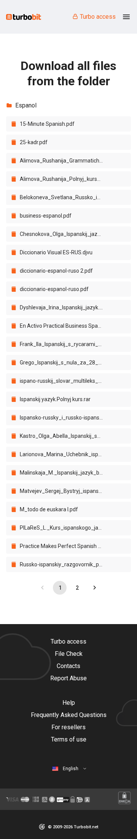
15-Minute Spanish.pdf (47, 124)
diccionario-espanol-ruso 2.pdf (56, 271)
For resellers (68, 727)
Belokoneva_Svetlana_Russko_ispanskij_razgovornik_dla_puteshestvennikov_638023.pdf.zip (65, 197)
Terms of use (68, 739)
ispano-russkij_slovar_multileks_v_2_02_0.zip (65, 381)
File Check (69, 653)
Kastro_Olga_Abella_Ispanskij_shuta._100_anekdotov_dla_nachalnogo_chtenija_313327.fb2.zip (65, 436)
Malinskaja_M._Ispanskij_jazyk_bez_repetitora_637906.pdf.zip (65, 473)
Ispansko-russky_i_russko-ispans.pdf (64, 418)
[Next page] (94, 588)
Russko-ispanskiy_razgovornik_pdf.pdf (65, 564)
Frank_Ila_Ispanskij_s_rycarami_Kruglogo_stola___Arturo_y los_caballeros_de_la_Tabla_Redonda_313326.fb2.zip (65, 344)
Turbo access (98, 16)
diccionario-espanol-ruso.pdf (54, 289)
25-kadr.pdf (34, 142)
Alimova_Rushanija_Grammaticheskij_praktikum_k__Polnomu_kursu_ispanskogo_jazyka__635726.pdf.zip (65, 161)
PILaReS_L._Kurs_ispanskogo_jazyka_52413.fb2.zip (65, 528)
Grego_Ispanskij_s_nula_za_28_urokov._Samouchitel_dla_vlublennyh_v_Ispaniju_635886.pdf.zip (65, 362)
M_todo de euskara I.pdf (49, 509)
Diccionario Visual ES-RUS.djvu (56, 252)
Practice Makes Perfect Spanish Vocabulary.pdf (65, 546)
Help (68, 702)
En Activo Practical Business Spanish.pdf (65, 326)
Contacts (68, 666)
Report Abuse (68, 678)
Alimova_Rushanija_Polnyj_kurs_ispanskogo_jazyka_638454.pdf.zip (65, 179)
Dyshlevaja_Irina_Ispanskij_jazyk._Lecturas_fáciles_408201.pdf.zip (65, 307)
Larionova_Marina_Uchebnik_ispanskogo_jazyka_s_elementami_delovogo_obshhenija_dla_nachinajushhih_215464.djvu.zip (65, 454)
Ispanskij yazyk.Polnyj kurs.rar (55, 399)
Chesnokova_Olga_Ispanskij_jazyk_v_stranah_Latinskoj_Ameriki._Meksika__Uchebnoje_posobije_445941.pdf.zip (65, 234)
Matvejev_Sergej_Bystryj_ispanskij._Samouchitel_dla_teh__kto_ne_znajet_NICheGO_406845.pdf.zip (65, 491)
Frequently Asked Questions (69, 715)
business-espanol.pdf (46, 216)
